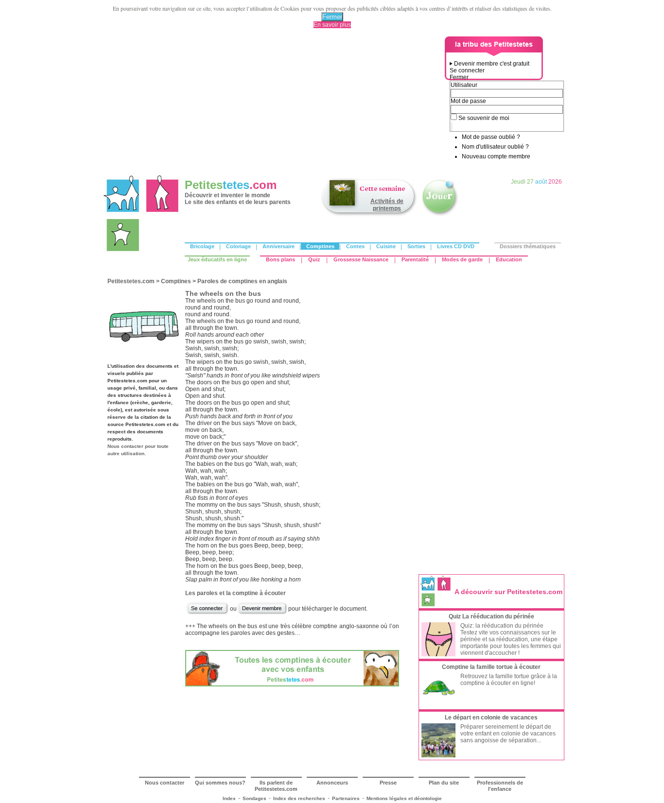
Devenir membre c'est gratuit (491, 63)
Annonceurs (332, 783)
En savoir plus (332, 24)
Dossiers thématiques (528, 246)
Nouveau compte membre (496, 156)
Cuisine (386, 246)
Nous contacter (164, 783)
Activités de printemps (386, 205)
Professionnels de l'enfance (500, 786)
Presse (388, 783)
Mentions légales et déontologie (404, 798)
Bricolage (202, 246)
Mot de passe (468, 101)
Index (229, 798)
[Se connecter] (207, 613)
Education (509, 259)
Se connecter (467, 70)
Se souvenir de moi (483, 118)
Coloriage (238, 246)
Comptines (320, 246)
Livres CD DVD (455, 246)
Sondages (254, 798)
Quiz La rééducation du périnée (491, 616)
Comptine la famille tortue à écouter (491, 667)
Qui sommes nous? (220, 783)
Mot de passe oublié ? (491, 137)
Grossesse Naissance (360, 259)
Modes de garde (462, 259)
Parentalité (415, 259)
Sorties (416, 246)
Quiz (314, 259)
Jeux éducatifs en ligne (217, 259)
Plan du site (444, 783)
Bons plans (280, 259)
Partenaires (346, 798)
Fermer (332, 16)
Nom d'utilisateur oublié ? (495, 146)
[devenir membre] (262, 613)
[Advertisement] (274, 104)
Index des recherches (299, 798)
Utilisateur (464, 85)
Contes (355, 246)
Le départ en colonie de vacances (491, 717)
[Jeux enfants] (440, 215)
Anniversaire (278, 246)
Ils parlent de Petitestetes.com (276, 786)
